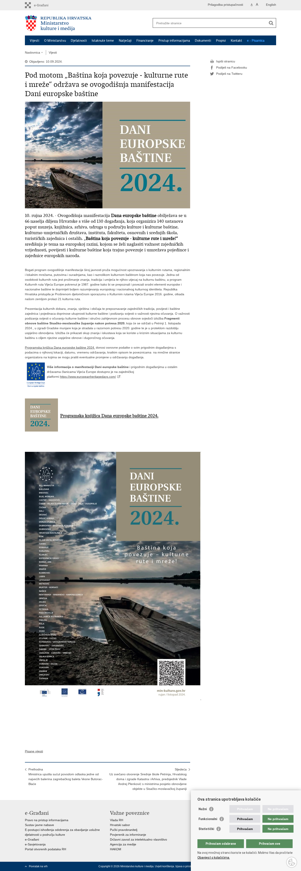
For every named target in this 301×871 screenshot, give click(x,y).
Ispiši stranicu (225, 61)
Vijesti (34, 41)
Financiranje (145, 41)
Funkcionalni (208, 819)
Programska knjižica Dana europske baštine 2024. (60, 347)
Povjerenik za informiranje (128, 834)
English (271, 4)
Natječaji (125, 41)
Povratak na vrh (38, 866)
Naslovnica (32, 52)
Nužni (203, 809)
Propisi (221, 41)
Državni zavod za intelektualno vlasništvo (138, 839)
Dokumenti (203, 41)
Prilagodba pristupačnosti (225, 4)
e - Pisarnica (255, 41)
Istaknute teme (103, 41)
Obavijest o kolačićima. (213, 857)
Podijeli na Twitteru (229, 73)
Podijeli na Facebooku (231, 67)
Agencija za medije (123, 844)
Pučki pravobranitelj (123, 830)
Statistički (206, 829)
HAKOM (115, 849)
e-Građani (32, 839)
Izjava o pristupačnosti (188, 866)
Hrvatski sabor (120, 825)
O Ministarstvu (55, 41)
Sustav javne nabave (39, 825)
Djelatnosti (79, 41)
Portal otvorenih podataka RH (45, 849)
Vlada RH (116, 820)
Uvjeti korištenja (164, 866)
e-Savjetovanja (35, 844)
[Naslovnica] (87, 23)
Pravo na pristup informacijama (46, 820)
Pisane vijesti (34, 751)
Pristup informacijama (174, 41)
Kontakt (236, 41)
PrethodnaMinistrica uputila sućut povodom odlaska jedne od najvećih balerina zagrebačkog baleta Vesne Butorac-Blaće (65, 777)
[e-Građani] (44, 5)
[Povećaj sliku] (107, 155)
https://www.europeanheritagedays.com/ (88, 376)
